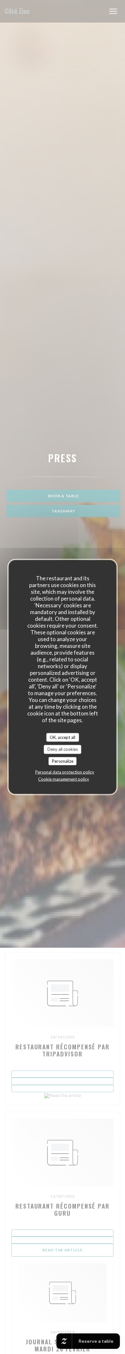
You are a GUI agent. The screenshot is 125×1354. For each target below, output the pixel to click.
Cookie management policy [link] (63, 779)
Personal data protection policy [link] (64, 772)
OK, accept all (62, 737)
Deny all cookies (62, 749)
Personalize (62, 760)
